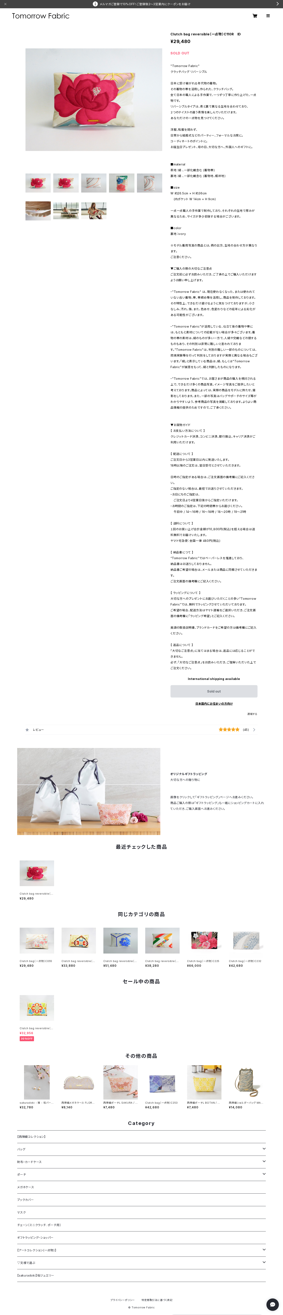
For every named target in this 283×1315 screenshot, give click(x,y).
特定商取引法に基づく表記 (157, 1300)
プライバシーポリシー (122, 1300)
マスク (21, 1212)
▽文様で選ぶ (26, 1263)
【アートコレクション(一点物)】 (37, 1250)
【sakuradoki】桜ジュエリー (35, 1275)
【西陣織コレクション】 (31, 1136)
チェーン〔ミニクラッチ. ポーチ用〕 (39, 1225)
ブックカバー (25, 1199)
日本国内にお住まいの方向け (214, 703)
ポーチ (21, 1174)
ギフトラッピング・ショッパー (35, 1237)
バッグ (21, 1149)
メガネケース (25, 1187)
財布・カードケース (29, 1162)
